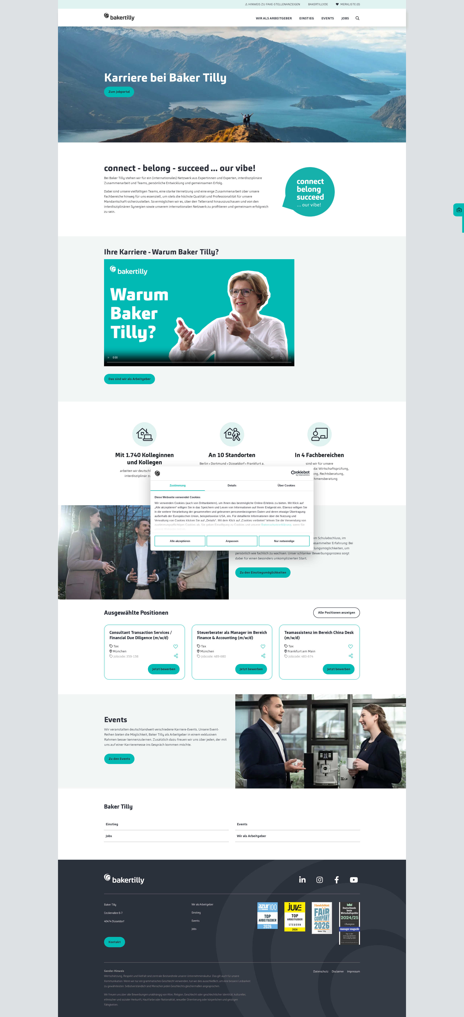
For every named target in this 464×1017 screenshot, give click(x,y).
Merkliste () (350, 4)
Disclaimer (338, 971)
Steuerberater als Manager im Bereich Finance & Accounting (232, 635)
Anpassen (232, 541)
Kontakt (114, 942)
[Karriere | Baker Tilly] (119, 17)
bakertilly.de (318, 4)
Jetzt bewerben (163, 669)
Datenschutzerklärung (276, 524)
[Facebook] (337, 880)
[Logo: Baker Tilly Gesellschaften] (124, 878)
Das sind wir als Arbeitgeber (129, 379)
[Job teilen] (176, 656)
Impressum (353, 971)
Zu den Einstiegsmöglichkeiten (263, 572)
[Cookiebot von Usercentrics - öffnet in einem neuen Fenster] (294, 473)
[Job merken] (176, 647)
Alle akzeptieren (180, 541)
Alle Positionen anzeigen (336, 612)
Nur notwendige (284, 541)
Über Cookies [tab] (286, 485)
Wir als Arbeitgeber (274, 18)
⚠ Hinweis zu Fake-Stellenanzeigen (272, 4)
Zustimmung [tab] (178, 485)
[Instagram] (319, 880)
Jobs (345, 18)
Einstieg (306, 18)
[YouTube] (354, 880)
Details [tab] (232, 485)
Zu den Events (119, 759)
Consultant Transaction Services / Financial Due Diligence (140, 635)
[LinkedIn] (302, 880)
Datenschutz (320, 971)
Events (327, 18)
